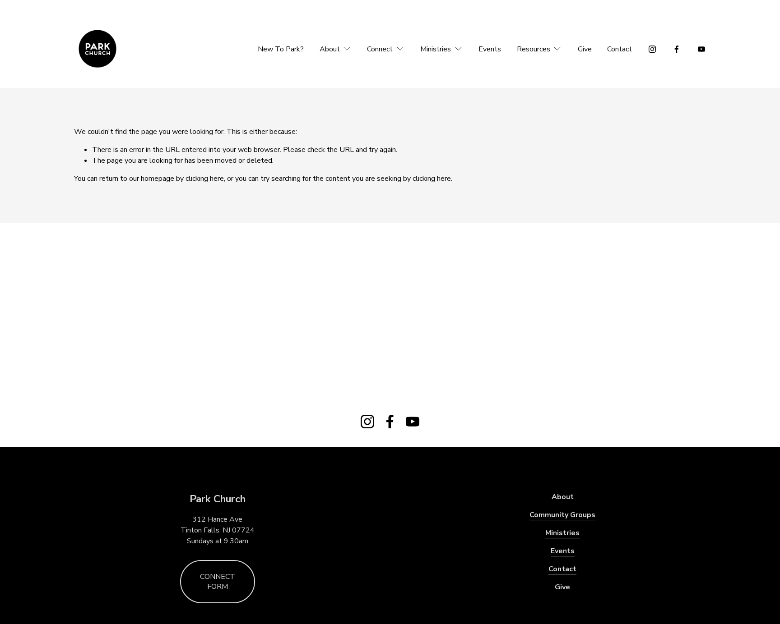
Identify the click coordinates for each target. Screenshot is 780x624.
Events (489, 49)
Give (585, 49)
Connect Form (217, 582)
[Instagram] (652, 49)
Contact (619, 49)
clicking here (205, 179)
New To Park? (281, 49)
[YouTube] (701, 49)
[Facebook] (676, 49)
